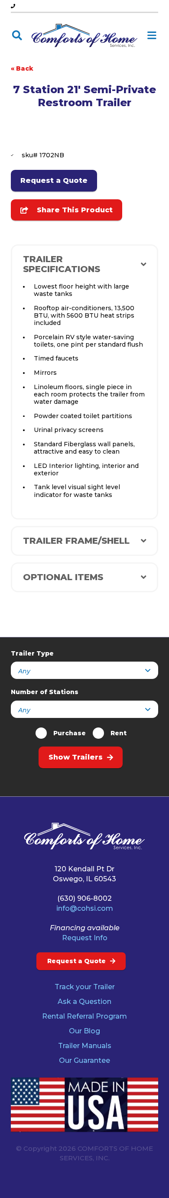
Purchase (69, 733)
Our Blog (84, 1031)
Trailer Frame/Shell (76, 541)
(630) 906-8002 (84, 898)
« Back (22, 68)
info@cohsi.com (84, 908)
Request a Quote (54, 180)
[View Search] (17, 36)
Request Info (84, 938)
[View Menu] (152, 36)
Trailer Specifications (61, 264)
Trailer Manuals (84, 1046)
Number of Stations (44, 692)
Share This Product (72, 210)
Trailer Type (32, 653)
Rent (118, 733)
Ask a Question (84, 1001)
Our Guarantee (84, 1060)
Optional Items (63, 577)
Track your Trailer (85, 987)
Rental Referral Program (84, 1016)
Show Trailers (76, 757)
